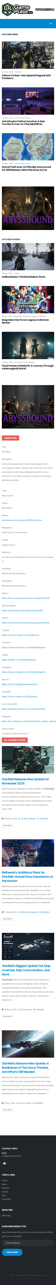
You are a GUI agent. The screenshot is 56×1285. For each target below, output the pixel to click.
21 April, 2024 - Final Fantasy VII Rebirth (18, 362)
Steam (5, 593)
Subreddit (6, 692)
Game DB (6, 1199)
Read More (7, 825)
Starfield (43, 818)
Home (4, 1180)
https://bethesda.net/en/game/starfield (22, 610)
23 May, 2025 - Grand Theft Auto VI (16, 163)
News (4, 1184)
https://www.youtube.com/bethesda (20, 635)
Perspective (7, 527)
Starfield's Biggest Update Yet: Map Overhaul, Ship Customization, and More (26, 970)
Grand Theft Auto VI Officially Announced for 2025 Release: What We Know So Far (26, 168)
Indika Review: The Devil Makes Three (23, 276)
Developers (7, 581)
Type (4, 491)
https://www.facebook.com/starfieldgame (23, 647)
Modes (5, 540)
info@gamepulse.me (11, 1156)
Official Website (9, 606)
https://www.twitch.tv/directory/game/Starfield (25, 622)
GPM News (6, 1215)
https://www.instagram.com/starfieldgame (24, 672)
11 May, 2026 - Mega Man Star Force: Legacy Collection (24, 316)
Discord (5, 679)
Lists (4, 1195)
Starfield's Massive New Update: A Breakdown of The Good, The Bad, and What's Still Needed (25, 1067)
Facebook (6, 642)
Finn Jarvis (27, 1009)
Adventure (7, 520)
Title (4, 447)
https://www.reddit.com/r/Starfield (19, 696)
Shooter (38, 520)
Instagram (7, 667)
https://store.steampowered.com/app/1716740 (25, 598)
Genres (5, 515)
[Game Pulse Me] (17, 9)
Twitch (5, 618)
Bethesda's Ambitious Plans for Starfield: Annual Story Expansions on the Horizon (27, 876)
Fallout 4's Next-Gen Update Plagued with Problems (26, 77)
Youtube (5, 630)
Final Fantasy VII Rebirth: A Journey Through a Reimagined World (28, 367)
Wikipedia (6, 716)
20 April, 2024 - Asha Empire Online (16, 118)
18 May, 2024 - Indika (10, 273)
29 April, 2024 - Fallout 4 (12, 72)
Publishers (6, 569)
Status (5, 503)
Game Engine (8, 729)
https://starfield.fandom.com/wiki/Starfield (23, 709)
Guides (5, 1192)
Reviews (5, 1188)
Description (7, 459)
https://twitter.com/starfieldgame (19, 659)
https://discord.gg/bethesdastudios (20, 684)
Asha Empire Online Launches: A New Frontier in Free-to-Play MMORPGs (23, 123)
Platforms (6, 552)
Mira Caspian (30, 818)
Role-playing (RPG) (23, 520)
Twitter (5, 655)
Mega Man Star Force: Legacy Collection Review (25, 321)
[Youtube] (4, 1163)
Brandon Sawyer (30, 912)
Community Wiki (9, 704)
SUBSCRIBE (12, 1252)
